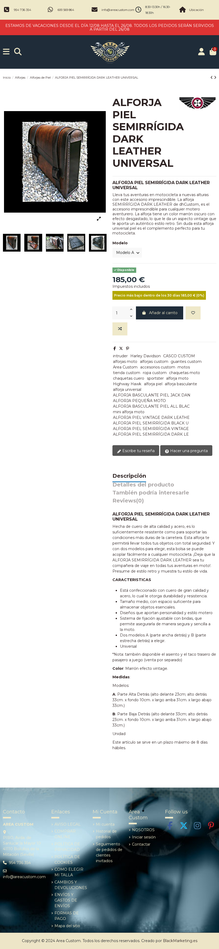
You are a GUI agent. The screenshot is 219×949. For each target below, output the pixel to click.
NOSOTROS (143, 830)
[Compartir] (115, 348)
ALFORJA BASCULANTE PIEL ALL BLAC (151, 406)
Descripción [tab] (129, 476)
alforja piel (153, 384)
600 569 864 (66, 10)
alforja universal (127, 389)
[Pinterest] (127, 348)
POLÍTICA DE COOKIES (67, 859)
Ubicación (196, 10)
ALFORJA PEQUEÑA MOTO (139, 400)
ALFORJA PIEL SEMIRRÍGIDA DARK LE (151, 434)
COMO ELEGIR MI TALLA (68, 872)
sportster (155, 378)
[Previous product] (212, 77)
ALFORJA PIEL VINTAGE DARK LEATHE (151, 417)
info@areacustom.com (117, 10)
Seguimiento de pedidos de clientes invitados (109, 852)
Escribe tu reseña (138, 450)
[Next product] (215, 77)
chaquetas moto (184, 372)
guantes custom (186, 361)
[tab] (128, 502)
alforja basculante (181, 384)
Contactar (141, 844)
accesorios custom (157, 367)
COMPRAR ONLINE (65, 834)
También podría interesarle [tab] (150, 493)
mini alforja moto (128, 411)
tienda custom (126, 372)
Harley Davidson (145, 356)
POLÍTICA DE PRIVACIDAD (67, 847)
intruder (120, 356)
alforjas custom (154, 361)
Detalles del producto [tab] (143, 485)
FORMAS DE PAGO (66, 916)
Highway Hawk (127, 384)
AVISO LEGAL (67, 824)
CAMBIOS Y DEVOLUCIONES (70, 885)
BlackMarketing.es (180, 940)
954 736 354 (22, 10)
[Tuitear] (121, 348)
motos (184, 367)
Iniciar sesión (144, 837)
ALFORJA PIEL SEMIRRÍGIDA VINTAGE (151, 428)
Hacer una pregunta (188, 450)
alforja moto (177, 378)
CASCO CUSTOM (179, 356)
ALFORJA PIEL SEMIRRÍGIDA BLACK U (151, 423)
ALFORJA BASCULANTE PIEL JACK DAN (151, 395)
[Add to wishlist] (193, 312)
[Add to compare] (119, 328)
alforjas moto (125, 361)
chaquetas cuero (128, 378)
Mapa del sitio (67, 925)
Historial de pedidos (106, 834)
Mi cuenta (105, 824)
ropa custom (155, 372)
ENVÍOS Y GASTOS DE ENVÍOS (65, 900)
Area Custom (125, 367)
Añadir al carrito (163, 312)
